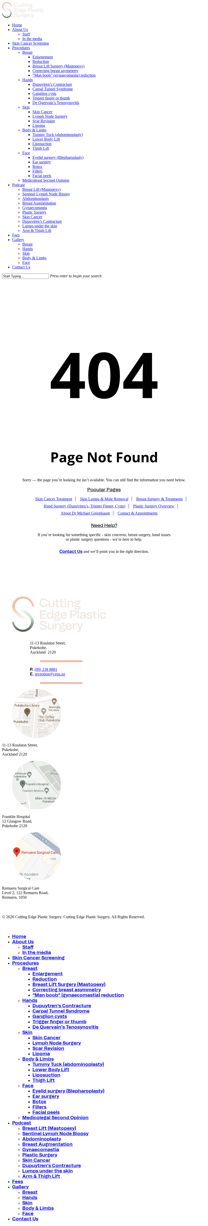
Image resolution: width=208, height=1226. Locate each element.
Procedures (25, 963)
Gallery (20, 1187)
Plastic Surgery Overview (153, 506)
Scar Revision (48, 1048)
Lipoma (41, 1054)
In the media (36, 952)
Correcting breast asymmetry (66, 990)
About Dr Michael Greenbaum (85, 513)
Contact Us (70, 552)
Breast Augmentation (47, 1144)
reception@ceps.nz (50, 674)
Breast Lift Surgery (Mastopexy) (69, 984)
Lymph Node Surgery (56, 1043)
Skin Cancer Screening (38, 958)
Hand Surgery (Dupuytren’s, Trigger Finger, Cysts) (84, 506)
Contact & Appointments (138, 513)
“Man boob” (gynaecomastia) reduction (78, 995)
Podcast (21, 1123)
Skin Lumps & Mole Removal (104, 499)
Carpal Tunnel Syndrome (61, 1011)
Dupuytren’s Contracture (61, 1006)
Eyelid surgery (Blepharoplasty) (68, 1091)
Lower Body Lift (50, 1070)
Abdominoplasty (41, 1139)
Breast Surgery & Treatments (159, 499)
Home (19, 936)
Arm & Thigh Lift (41, 1176)
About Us (23, 942)
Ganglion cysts (49, 1016)
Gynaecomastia (40, 1150)
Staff (28, 947)
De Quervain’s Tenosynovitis (65, 1027)
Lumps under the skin (47, 1171)
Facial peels (46, 1112)
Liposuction (46, 1075)
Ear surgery (45, 1096)
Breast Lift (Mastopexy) (49, 1128)
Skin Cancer (46, 1038)
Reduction (44, 979)
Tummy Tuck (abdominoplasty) (68, 1064)
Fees (17, 1182)
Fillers (39, 1107)
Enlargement (47, 974)
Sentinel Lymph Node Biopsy (55, 1134)
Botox (39, 1102)
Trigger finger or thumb (59, 1022)
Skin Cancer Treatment (53, 499)
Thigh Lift (43, 1080)
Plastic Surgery (39, 1155)
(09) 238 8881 (45, 669)
